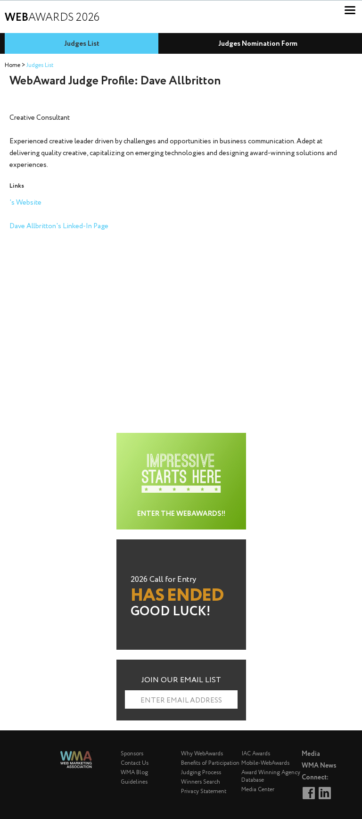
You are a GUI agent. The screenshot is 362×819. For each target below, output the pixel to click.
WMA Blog (134, 773)
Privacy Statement (203, 791)
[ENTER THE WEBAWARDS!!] (181, 438)
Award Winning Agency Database (270, 776)
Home (12, 65)
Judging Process (201, 773)
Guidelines (134, 782)
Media (311, 754)
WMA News (319, 765)
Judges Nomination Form (257, 44)
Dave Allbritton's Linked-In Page (58, 226)
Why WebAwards (202, 754)
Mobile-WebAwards (265, 763)
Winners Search (200, 782)
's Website (25, 203)
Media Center (257, 790)
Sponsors (132, 754)
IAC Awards (255, 754)
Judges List (81, 44)
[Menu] (350, 10)
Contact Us (134, 763)
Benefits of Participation (210, 763)
